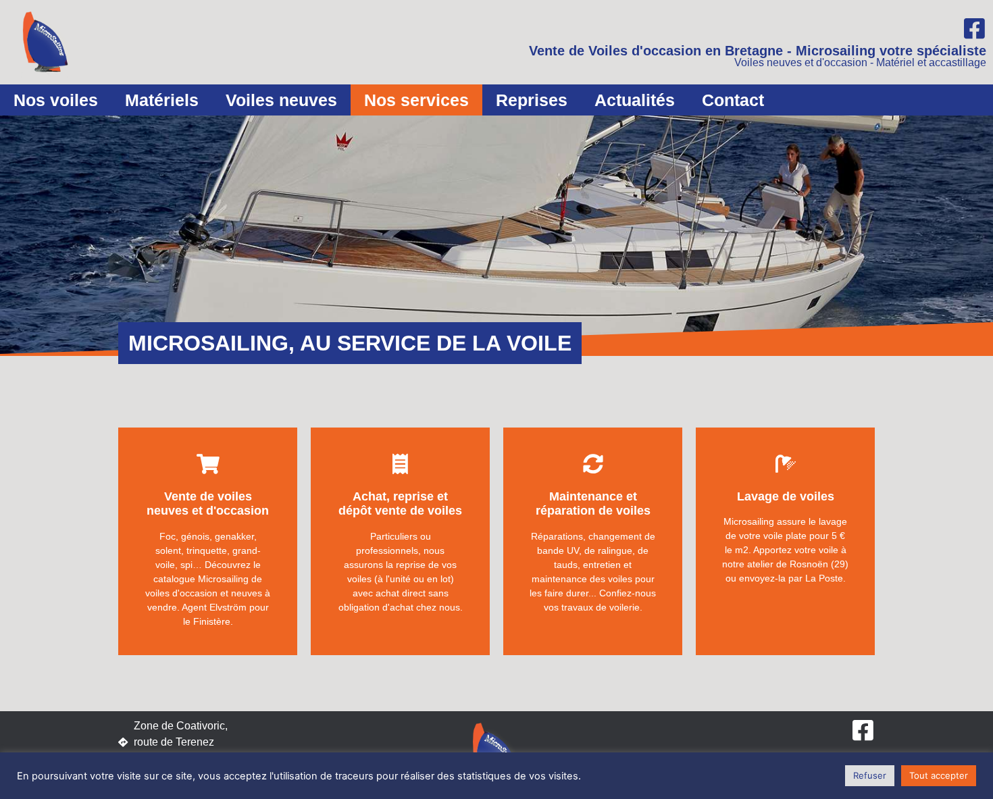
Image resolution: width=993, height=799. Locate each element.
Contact (733, 100)
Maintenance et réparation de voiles (593, 504)
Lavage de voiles (785, 496)
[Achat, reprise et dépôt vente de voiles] (400, 464)
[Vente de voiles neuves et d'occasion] (208, 464)
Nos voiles (56, 100)
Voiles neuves (281, 100)
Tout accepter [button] (938, 775)
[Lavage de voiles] (785, 464)
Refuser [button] (869, 775)
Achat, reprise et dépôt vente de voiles (400, 504)
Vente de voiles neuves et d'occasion (208, 504)
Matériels (162, 100)
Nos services (416, 100)
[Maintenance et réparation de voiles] (593, 464)
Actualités (634, 100)
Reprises (531, 100)
